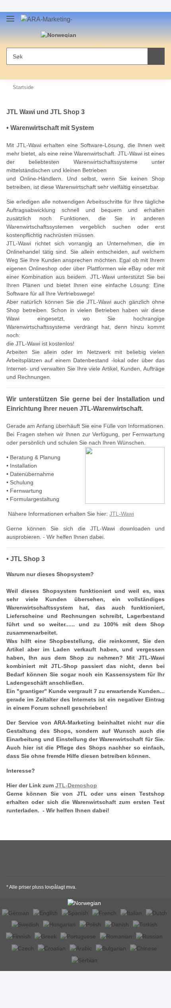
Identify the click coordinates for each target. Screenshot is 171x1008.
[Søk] (156, 56)
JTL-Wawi (121, 514)
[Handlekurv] (123, 36)
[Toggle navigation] (10, 17)
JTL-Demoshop (76, 785)
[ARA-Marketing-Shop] (46, 19)
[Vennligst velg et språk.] (63, 34)
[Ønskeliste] (110, 36)
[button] (98, 36)
